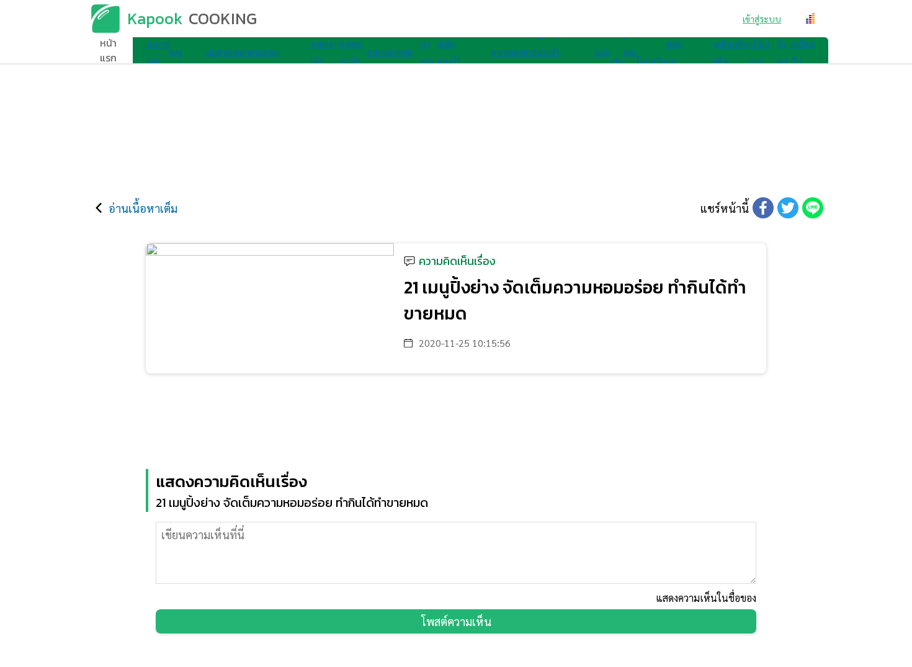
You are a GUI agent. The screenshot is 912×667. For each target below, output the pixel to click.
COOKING (223, 18)
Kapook (154, 18)
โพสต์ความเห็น (456, 621)
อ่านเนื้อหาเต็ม (143, 208)
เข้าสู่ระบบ (762, 18)
